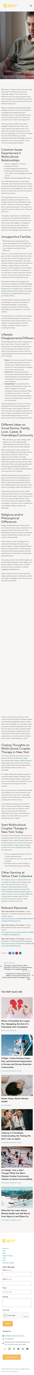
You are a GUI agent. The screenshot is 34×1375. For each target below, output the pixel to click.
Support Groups (8, 1255)
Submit (8, 1323)
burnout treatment (19, 894)
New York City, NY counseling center (14, 847)
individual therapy (11, 291)
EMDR (28, 894)
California (12, 901)
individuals (4, 887)
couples (29, 256)
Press (4, 1258)
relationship (4, 94)
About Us (6, 1248)
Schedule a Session (8, 1263)
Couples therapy (23, 496)
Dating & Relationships (8, 1030)
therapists (7, 880)
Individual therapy (25, 760)
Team (4, 1251)
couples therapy (14, 760)
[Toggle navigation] (27, 5)
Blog (4, 1253)
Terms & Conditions (13, 1371)
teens (22, 884)
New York (19, 901)
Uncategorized (6, 1105)
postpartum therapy (12, 889)
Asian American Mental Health (10, 73)
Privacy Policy (4, 1371)
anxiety (3, 889)
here (30, 854)
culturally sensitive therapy (9, 896)
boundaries (17, 323)
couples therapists (19, 840)
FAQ (4, 1260)
